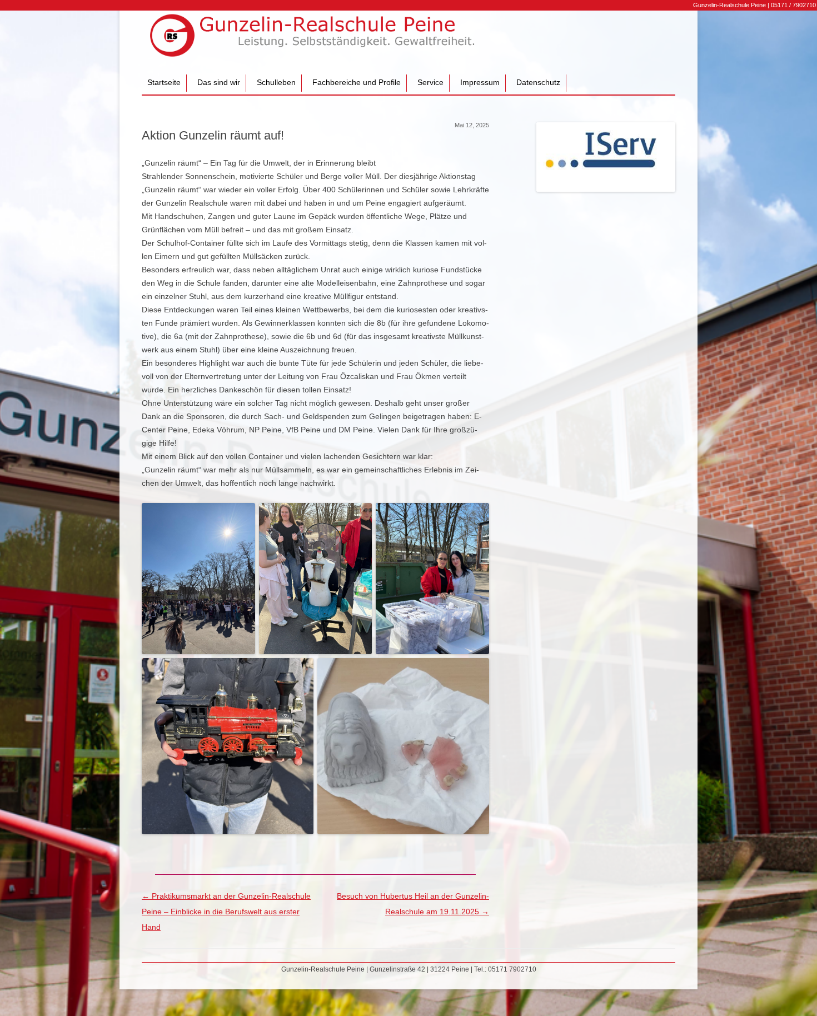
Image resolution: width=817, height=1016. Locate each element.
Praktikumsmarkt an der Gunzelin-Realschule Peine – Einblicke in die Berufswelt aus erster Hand (226, 912)
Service (430, 82)
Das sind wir (218, 82)
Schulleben (276, 82)
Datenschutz (538, 82)
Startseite (164, 82)
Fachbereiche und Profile (356, 82)
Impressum (480, 82)
